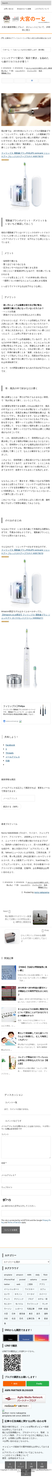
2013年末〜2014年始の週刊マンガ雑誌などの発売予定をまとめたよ (33, 991)
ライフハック (32, 1304)
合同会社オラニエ (16, 1458)
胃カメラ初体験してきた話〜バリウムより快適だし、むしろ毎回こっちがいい (33, 1036)
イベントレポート (11, 1289)
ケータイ (31, 1294)
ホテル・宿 (42, 1299)
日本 (13, 1313)
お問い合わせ (8, 9)
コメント (5, 1134)
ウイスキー (29, 1289)
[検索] (48, 3)
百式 (21, 1318)
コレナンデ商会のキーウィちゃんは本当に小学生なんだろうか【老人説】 (33, 1060)
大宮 (6, 1313)
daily (37, 1275)
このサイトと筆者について (16, 1455)
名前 (3, 1163)
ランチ (45, 1304)
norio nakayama (41, 892)
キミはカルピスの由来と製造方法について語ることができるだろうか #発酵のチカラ (33, 1012)
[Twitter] (7, 80)
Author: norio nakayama (14, 1413)
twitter (7, 1284)
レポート (19, 1309)
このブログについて (42, 9)
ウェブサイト (7, 1187)
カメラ (7, 1294)
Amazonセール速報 (24, 9)
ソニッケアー (20, 71)
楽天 (38, 1313)
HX (12, 71)
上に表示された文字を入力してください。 (19, 1206)
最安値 (22, 1313)
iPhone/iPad (9, 1279)
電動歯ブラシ (6, 73)
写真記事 (31, 1309)
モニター (8, 1304)
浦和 (46, 1313)
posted (22, 1279)
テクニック (19, 1299)
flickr (45, 1275)
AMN (29, 1275)
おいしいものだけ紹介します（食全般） (29, 50)
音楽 (46, 1318)
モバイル (19, 1304)
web (18, 1284)
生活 (40, 71)
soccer (44, 1279)
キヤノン (18, 1294)
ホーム (7, 50)
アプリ (42, 1284)
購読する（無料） (11, 806)
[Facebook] (20, 80)
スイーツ (43, 1294)
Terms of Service (14, 1222)
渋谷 (6, 1318)
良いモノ (4, 71)
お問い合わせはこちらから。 (17, 1441)
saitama (33, 1279)
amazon (19, 1275)
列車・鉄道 (43, 1309)
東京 (31, 1313)
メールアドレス (8, 1175)
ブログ (31, 1299)
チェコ (7, 1299)
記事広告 (31, 1318)
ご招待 (30, 1284)
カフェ (43, 1289)
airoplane (8, 1275)
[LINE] (45, 80)
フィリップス (32, 71)
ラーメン (8, 1309)
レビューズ (10, 1446)
